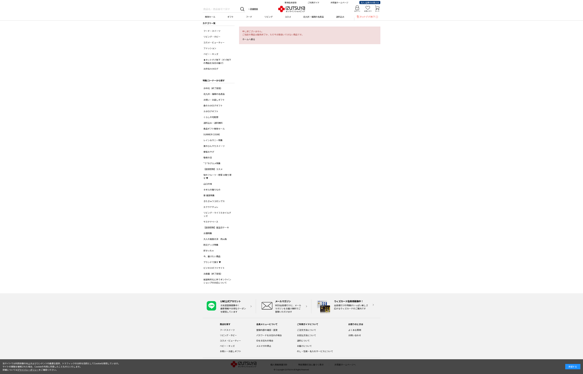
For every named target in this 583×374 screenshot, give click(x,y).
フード (249, 16)
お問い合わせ (354, 335)
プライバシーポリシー (28, 369)
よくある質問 (354, 329)
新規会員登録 (291, 2)
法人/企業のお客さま (370, 2)
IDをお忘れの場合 (264, 340)
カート (377, 11)
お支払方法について (306, 335)
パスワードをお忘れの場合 (269, 335)
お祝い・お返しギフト (230, 351)
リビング (268, 16)
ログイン (357, 11)
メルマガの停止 (263, 345)
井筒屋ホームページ (339, 2)
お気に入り (368, 11)
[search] (242, 9)
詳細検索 (254, 8)
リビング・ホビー (228, 335)
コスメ (288, 16)
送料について (303, 340)
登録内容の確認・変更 (267, 329)
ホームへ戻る (248, 39)
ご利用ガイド (313, 2)
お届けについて (304, 345)
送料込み (340, 16)
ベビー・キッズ (227, 345)
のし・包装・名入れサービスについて (315, 351)
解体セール (210, 16)
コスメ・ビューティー (230, 340)
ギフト (230, 16)
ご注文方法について (306, 329)
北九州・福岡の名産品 (313, 16)
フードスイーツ (227, 329)
